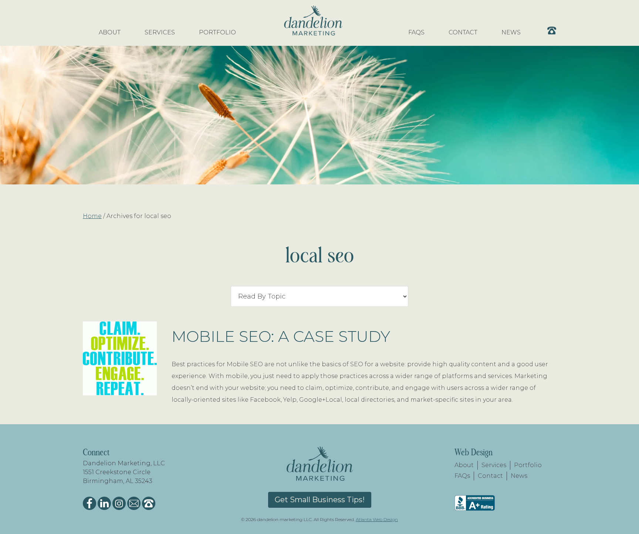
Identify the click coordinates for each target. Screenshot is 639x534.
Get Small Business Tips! (320, 499)
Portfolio (528, 465)
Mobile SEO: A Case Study (281, 336)
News (519, 475)
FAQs (462, 475)
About (464, 465)
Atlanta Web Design (377, 519)
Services (493, 465)
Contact (490, 475)
